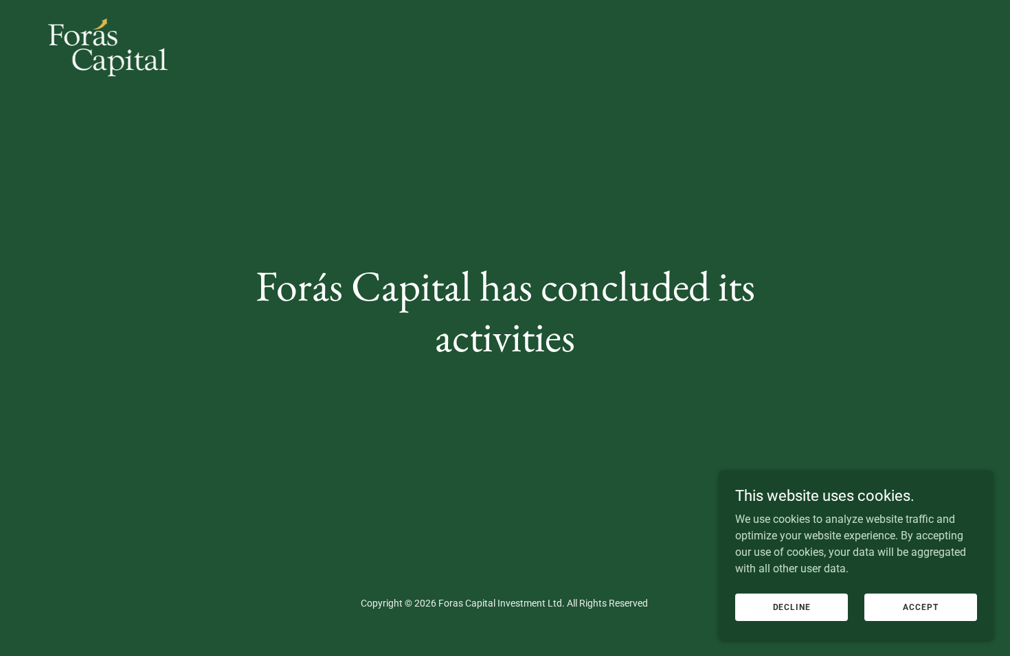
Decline (792, 606)
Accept (920, 606)
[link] (108, 16)
